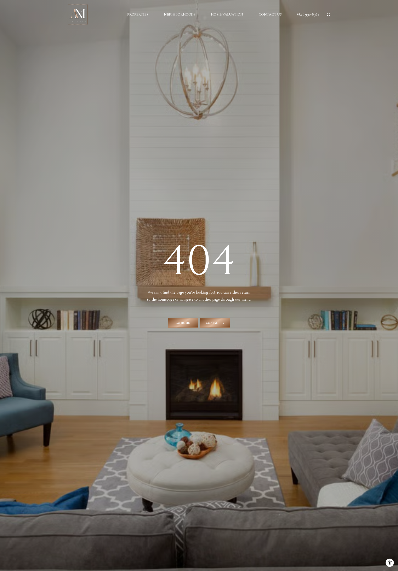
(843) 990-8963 (308, 14)
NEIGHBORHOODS (179, 14)
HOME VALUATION (227, 14)
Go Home (183, 323)
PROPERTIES (137, 14)
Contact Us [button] (215, 323)
